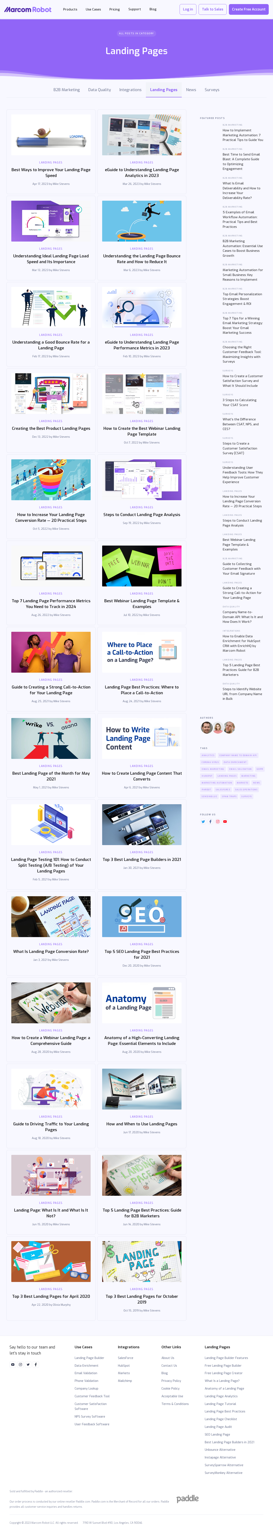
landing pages (227, 776)
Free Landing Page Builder (223, 1366)
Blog (164, 1373)
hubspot (207, 776)
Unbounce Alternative (220, 1450)
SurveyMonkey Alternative (224, 1473)
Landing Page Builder (89, 1358)
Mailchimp (125, 1381)
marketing (248, 776)
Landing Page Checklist (221, 1419)
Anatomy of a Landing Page (224, 1389)
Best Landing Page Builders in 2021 (229, 1442)
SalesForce (125, 1358)
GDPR (260, 769)
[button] (70, 9)
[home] (28, 9)
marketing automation (217, 783)
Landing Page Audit (218, 1427)
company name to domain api (238, 755)
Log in (188, 9)
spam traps (229, 796)
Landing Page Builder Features (226, 1358)
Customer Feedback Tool (92, 1396)
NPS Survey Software (90, 1417)
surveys (246, 796)
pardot (206, 789)
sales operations (246, 789)
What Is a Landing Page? (222, 1381)
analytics (208, 755)
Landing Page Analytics (221, 1396)
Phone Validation (86, 1381)
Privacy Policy (171, 1381)
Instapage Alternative (220, 1457)
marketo (242, 783)
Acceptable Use (172, 1396)
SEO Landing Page (217, 1435)
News (256, 783)
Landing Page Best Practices (225, 1411)
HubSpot (124, 1366)
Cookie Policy (170, 1389)
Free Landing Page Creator (224, 1373)
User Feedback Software (92, 1424)
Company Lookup (86, 1389)
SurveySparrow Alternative (224, 1465)
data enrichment (235, 762)
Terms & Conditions (175, 1404)
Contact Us (169, 1366)
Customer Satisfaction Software (91, 1406)
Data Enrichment (87, 1366)
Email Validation (86, 1373)
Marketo (124, 1373)
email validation (240, 769)
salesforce (223, 789)
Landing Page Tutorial (220, 1404)
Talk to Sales (212, 9)
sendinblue (209, 796)
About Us (167, 1358)
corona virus (210, 762)
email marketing (213, 769)
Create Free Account (249, 9)
